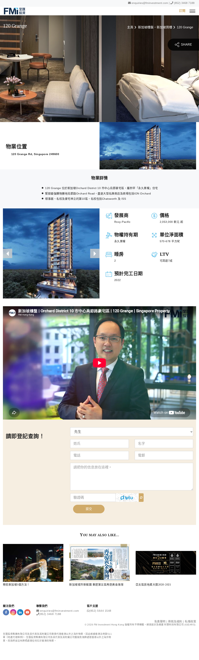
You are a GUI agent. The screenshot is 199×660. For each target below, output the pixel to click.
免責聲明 (160, 621)
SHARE (186, 44)
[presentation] (7, 253)
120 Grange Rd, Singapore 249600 (35, 154)
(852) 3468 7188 (184, 2)
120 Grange (185, 27)
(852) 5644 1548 (100, 610)
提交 (89, 509)
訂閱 (182, 10)
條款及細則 (175, 621)
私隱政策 (190, 621)
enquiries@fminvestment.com (150, 2)
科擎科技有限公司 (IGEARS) (180, 624)
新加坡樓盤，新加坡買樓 (155, 27)
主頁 (130, 27)
